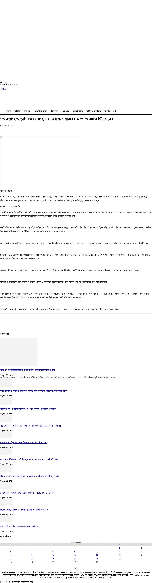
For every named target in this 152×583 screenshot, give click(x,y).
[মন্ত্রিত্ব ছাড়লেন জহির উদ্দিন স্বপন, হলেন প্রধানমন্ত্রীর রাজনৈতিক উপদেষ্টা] (6, 421)
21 (97, 559)
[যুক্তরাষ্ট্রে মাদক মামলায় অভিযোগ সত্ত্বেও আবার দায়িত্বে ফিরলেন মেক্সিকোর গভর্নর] (6, 386)
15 (119, 555)
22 (119, 559)
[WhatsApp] (29, 129)
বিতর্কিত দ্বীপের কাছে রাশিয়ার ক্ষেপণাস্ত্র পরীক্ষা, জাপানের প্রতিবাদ (28, 409)
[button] (114, 111)
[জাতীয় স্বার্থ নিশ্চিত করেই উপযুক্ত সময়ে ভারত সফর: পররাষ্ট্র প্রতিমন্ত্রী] (6, 455)
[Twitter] (12, 129)
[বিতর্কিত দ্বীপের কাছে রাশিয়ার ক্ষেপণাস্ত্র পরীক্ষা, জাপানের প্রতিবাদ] (6, 404)
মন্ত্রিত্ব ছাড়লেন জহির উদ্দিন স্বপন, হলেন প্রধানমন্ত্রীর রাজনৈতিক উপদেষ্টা (30, 426)
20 (75, 559)
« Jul (75, 568)
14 (97, 555)
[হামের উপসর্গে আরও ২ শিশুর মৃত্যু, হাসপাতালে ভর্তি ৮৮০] (6, 505)
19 (53, 559)
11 (31, 555)
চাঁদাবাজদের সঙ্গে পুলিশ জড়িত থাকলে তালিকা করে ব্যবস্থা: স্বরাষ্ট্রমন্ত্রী (29, 476)
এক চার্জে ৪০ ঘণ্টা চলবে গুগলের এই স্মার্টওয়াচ (20, 527)
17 (10, 559)
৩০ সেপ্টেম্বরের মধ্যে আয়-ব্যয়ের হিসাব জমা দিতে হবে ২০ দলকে (27, 493)
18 (32, 559)
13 (75, 555)
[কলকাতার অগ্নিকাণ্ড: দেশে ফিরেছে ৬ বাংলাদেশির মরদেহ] (6, 438)
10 (11, 555)
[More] (38, 129)
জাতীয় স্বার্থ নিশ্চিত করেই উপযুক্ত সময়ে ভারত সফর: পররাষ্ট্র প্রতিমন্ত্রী (29, 459)
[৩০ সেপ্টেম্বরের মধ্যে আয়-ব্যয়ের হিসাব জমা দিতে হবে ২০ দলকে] (6, 488)
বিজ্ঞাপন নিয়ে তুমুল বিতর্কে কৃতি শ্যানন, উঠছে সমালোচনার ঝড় (27, 370)
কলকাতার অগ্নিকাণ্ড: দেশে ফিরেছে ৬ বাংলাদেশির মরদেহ (24, 443)
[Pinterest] (21, 129)
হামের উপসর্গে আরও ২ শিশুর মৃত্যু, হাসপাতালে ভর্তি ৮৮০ (24, 510)
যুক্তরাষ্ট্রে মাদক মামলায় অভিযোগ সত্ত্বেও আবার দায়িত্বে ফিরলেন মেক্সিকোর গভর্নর (33, 391)
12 (53, 555)
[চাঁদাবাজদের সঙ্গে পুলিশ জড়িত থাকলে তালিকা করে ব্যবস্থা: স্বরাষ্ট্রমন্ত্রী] (6, 471)
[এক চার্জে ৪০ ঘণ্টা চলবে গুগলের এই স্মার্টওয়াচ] (6, 522)
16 (141, 555)
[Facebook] (4, 129)
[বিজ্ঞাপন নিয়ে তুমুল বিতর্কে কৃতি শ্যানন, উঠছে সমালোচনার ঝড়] (18, 365)
